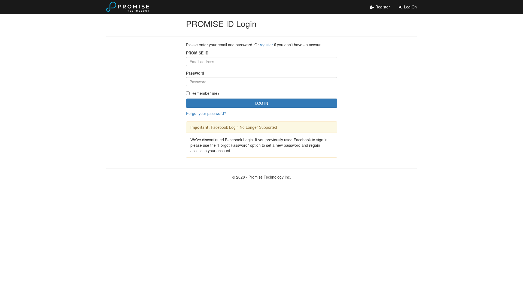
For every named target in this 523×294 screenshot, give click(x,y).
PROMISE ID (197, 53)
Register (382, 7)
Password (195, 73)
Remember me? (205, 93)
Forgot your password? (206, 113)
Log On (410, 7)
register (266, 44)
